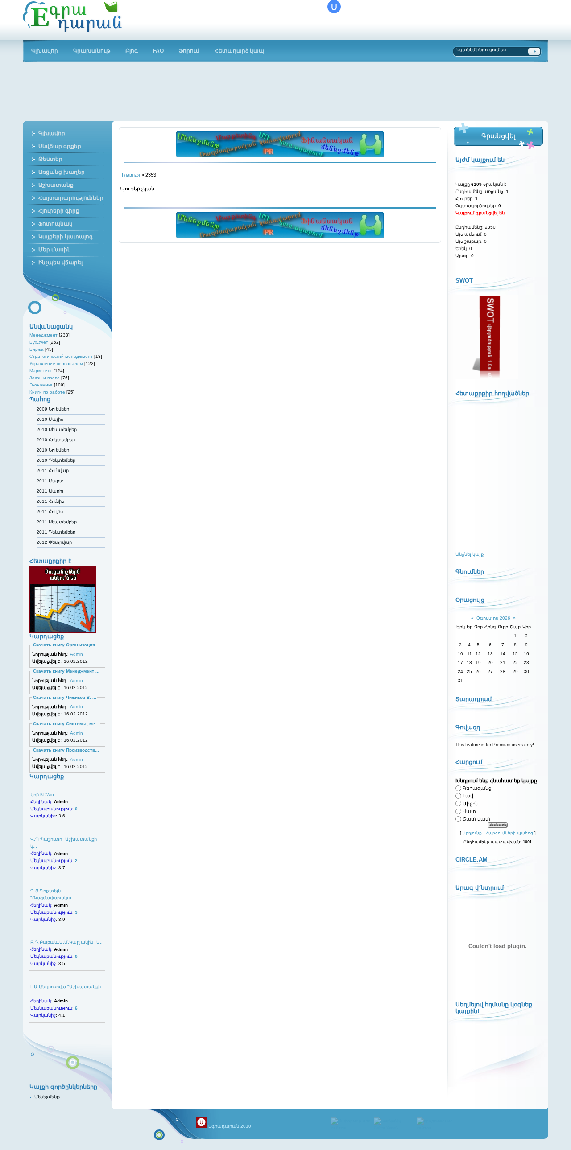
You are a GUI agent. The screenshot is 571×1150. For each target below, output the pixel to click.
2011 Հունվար (53, 470)
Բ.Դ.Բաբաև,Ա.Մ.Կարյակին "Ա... (67, 942)
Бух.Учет (38, 342)
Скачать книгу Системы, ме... (66, 723)
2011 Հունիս (50, 501)
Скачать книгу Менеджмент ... (66, 671)
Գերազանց (477, 788)
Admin (76, 654)
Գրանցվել (498, 136)
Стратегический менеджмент (61, 356)
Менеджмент (43, 335)
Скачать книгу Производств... (66, 750)
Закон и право (44, 377)
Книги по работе (47, 392)
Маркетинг (40, 370)
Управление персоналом (56, 363)
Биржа (36, 349)
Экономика (41, 384)
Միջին (471, 803)
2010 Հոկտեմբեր (56, 439)
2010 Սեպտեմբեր (57, 429)
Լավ (468, 796)
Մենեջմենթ (47, 1096)
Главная (131, 174)
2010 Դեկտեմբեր (56, 460)
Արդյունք (472, 833)
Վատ (469, 811)
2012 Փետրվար (54, 542)
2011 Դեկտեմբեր (56, 532)
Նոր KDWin (42, 794)
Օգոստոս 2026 (493, 618)
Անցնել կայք (469, 554)
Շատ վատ (476, 818)
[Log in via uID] (334, 6)
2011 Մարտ (50, 480)
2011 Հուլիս (50, 511)
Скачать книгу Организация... (66, 644)
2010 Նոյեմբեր (53, 450)
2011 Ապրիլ (50, 491)
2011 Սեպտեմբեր (57, 521)
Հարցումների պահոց (509, 833)
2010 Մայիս (50, 419)
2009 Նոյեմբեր (53, 409)
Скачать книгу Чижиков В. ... (64, 697)
